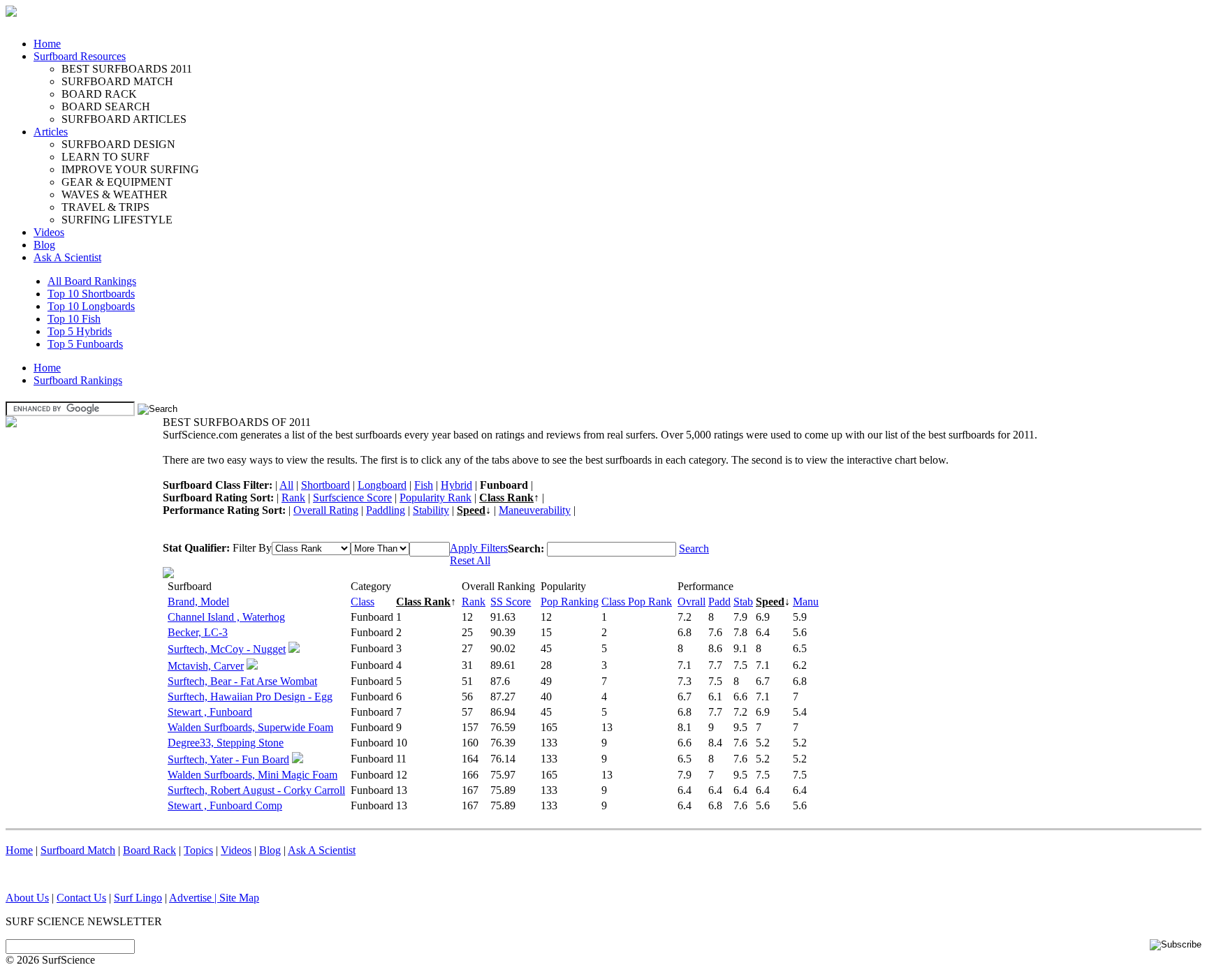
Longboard (382, 485)
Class (362, 602)
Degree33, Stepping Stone (226, 743)
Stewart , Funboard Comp (225, 805)
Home (47, 44)
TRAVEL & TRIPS (105, 207)
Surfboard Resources (80, 56)
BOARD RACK (99, 94)
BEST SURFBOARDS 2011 (126, 69)
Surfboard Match (78, 850)
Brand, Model (198, 602)
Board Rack (149, 850)
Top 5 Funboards (85, 344)
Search (694, 548)
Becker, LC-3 (198, 632)
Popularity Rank (435, 497)
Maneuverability (535, 510)
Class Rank (506, 497)
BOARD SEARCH (105, 106)
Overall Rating (325, 510)
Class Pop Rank (636, 602)
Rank (293, 497)
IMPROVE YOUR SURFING (130, 169)
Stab (743, 602)
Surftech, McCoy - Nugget (227, 649)
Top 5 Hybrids (79, 331)
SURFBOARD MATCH (117, 81)
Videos (49, 232)
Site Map (239, 898)
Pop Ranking (570, 602)
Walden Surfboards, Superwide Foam (250, 727)
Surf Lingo (138, 898)
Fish (423, 485)
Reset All (470, 560)
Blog (44, 245)
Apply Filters (479, 548)
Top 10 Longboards (91, 306)
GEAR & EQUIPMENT (117, 182)
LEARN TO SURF (105, 157)
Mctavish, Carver (206, 666)
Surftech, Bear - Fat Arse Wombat (242, 681)
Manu (806, 602)
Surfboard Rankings (78, 380)
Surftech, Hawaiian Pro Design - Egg (250, 696)
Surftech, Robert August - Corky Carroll (256, 790)
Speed (471, 510)
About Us (27, 898)
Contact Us (81, 898)
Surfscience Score (352, 497)
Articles (51, 132)
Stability (431, 510)
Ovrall (691, 602)
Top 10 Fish (74, 319)
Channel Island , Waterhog (226, 617)
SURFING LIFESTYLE (117, 220)
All (286, 485)
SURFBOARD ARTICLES (123, 119)
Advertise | (194, 898)
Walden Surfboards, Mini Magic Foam (252, 775)
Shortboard (325, 485)
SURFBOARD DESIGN (118, 144)
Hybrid (456, 485)
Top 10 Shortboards (91, 294)
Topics (198, 850)
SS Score (510, 602)
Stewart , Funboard (210, 712)
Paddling (385, 510)
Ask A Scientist (67, 257)
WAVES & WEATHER (114, 194)
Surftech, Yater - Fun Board (228, 759)
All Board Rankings (91, 281)
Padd (719, 602)
